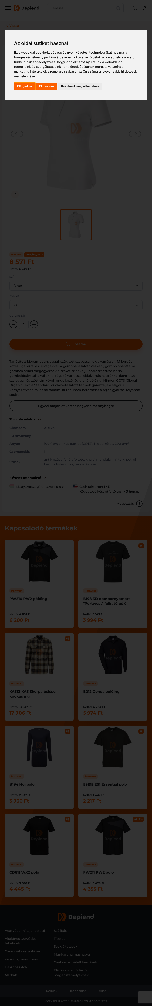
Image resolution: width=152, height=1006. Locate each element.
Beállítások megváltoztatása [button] (80, 86)
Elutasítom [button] (46, 86)
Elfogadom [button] (24, 86)
